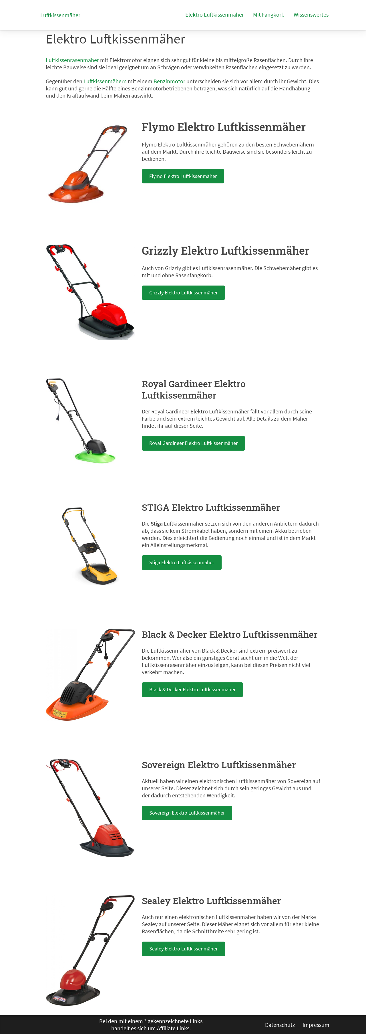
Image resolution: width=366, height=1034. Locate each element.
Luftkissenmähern (105, 81)
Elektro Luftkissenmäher (214, 14)
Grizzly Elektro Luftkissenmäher (183, 292)
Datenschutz (280, 1024)
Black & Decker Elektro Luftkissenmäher (192, 689)
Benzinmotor (169, 81)
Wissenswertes (311, 14)
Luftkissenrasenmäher (72, 60)
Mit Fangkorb (269, 14)
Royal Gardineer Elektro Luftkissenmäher (193, 443)
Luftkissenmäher (60, 15)
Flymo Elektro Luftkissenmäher (183, 176)
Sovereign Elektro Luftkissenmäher (187, 812)
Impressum (316, 1024)
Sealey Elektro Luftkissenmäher (183, 948)
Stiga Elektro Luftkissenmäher (181, 562)
